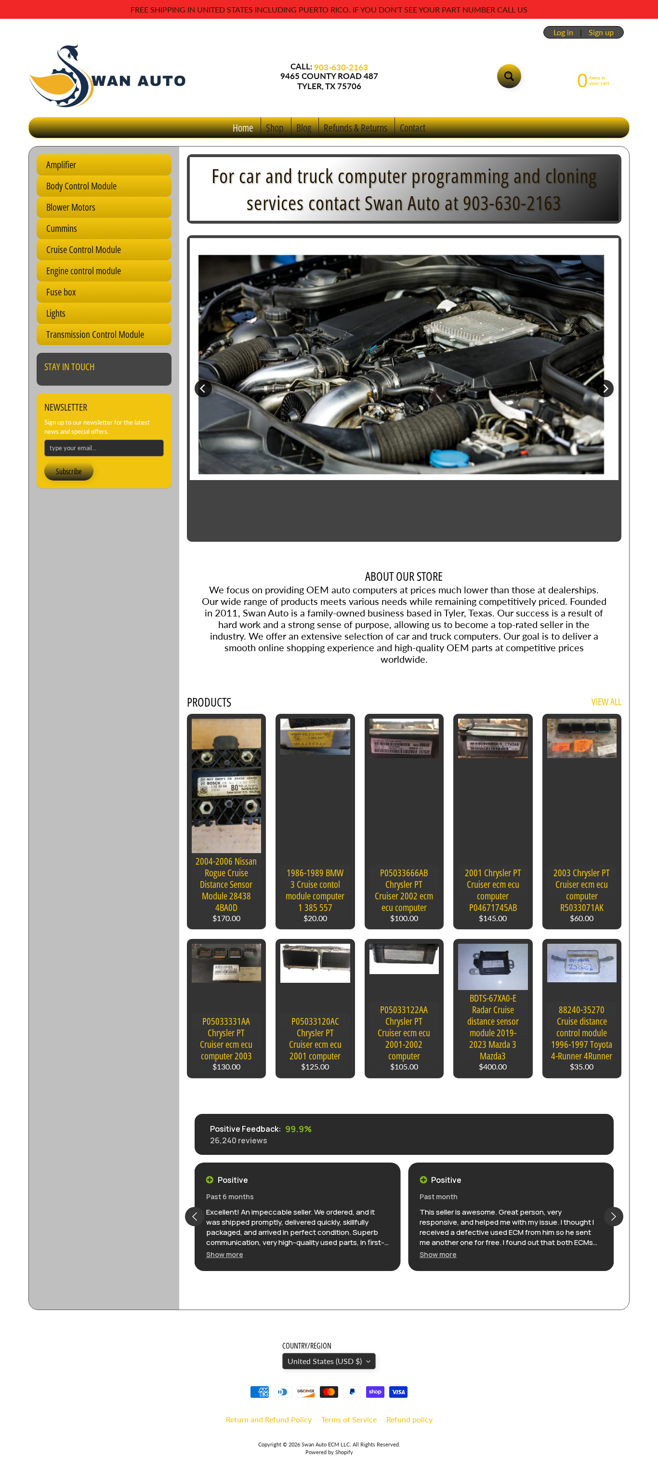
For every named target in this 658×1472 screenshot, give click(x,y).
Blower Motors (70, 207)
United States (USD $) (325, 1360)
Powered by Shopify (329, 1452)
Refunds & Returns (355, 127)
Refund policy (409, 1419)
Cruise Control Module (83, 249)
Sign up (601, 32)
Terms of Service (349, 1419)
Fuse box (61, 291)
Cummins (61, 228)
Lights (56, 313)
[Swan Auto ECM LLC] (107, 76)
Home (243, 127)
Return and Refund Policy (269, 1419)
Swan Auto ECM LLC (326, 1444)
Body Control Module (81, 185)
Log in (563, 32)
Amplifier (61, 164)
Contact (412, 127)
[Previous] (203, 388)
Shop (275, 127)
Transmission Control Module (95, 334)
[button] (224, 1254)
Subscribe (69, 471)
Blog (303, 127)
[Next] (605, 388)
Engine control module (83, 270)
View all (606, 701)
